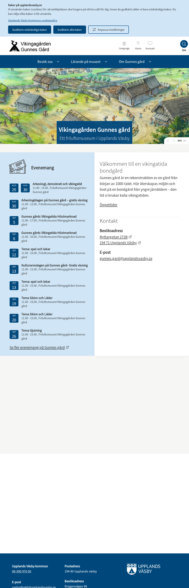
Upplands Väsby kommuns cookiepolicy (32, 20)
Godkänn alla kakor (70, 29)
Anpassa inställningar (111, 29)
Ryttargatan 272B (116, 236)
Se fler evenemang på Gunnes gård (39, 347)
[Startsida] (30, 45)
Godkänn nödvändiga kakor (29, 29)
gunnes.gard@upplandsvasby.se (126, 258)
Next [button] (173, 141)
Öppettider (108, 204)
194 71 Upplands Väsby (120, 242)
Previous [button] (168, 140)
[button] (58, 61)
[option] (94, 106)
